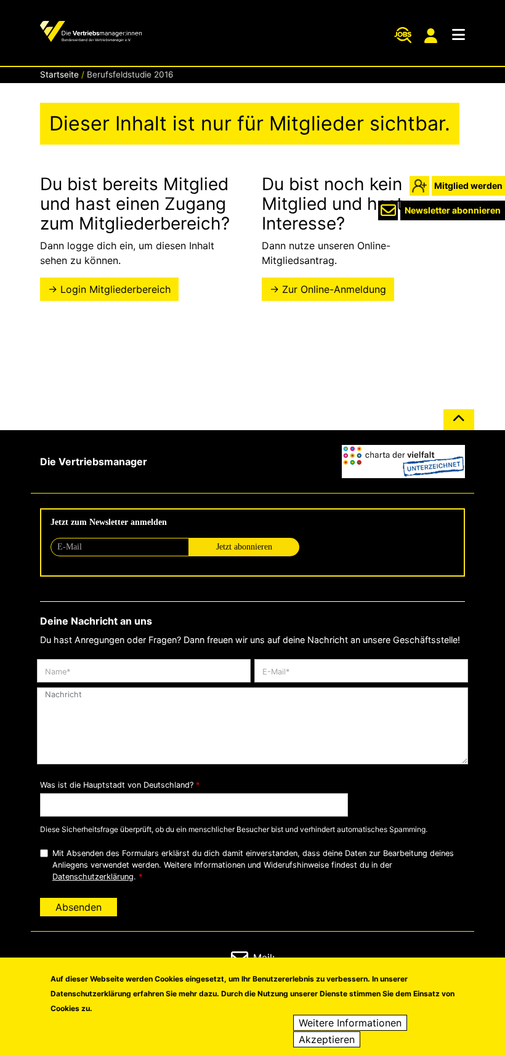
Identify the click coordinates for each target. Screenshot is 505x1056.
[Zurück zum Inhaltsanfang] (458, 424)
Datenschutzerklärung (93, 876)
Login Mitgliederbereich (115, 289)
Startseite (59, 74)
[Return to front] (91, 33)
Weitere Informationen (350, 1023)
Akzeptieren (327, 1039)
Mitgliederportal (432, 35)
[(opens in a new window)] (403, 461)
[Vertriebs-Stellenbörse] (403, 35)
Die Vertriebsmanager (93, 461)
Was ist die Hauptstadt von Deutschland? (116, 785)
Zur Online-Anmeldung (334, 289)
